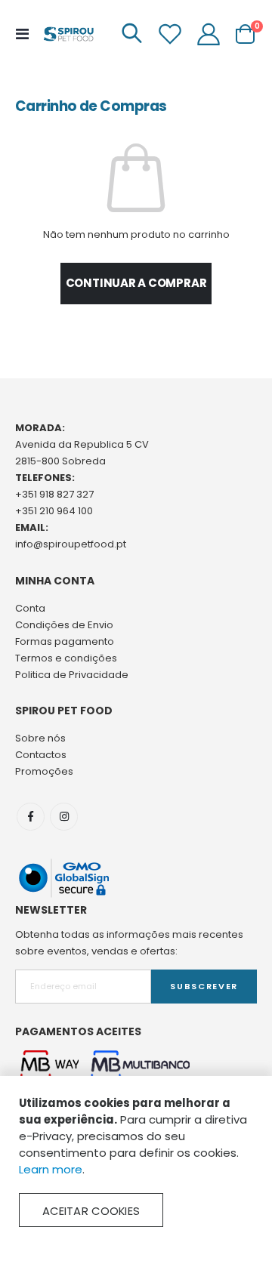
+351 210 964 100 (54, 511)
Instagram (64, 817)
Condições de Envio (64, 625)
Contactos (40, 755)
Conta (30, 608)
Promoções (44, 771)
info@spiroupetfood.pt (70, 544)
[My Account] (208, 34)
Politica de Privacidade (71, 674)
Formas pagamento (64, 641)
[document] (136, 1161)
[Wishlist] (170, 34)
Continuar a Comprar (136, 283)
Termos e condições (66, 658)
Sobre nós (40, 738)
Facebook (31, 817)
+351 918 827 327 (54, 494)
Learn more (50, 1169)
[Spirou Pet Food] (68, 34)
